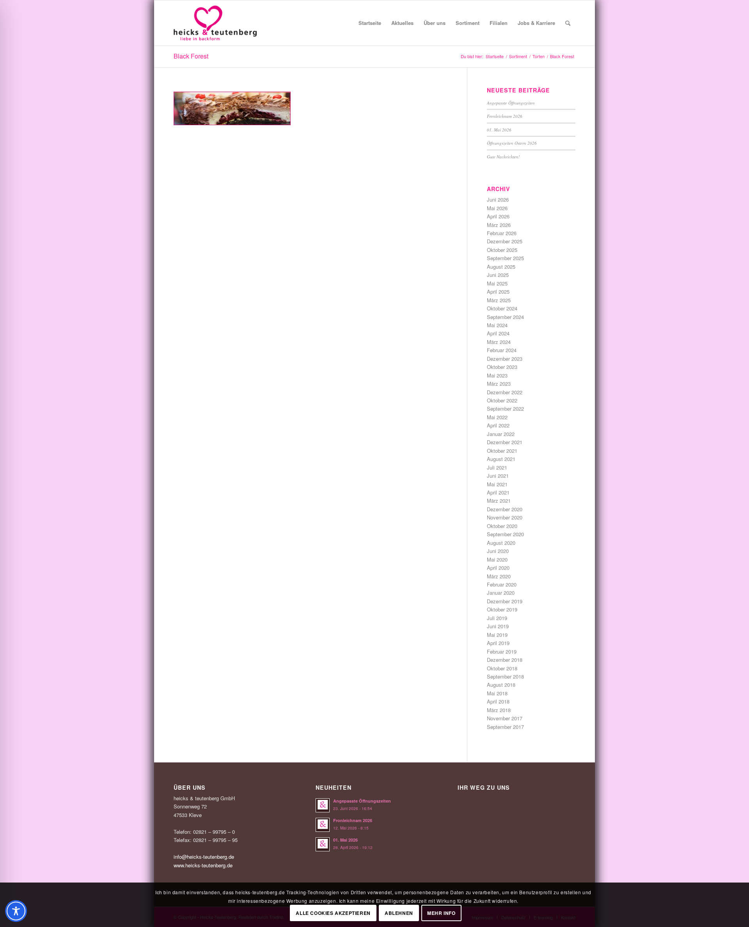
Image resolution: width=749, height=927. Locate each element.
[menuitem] (369, 23)
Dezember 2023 (504, 358)
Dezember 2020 (504, 509)
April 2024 (498, 333)
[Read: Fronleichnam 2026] (323, 825)
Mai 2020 (497, 559)
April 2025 (498, 291)
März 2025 (499, 300)
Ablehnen (399, 913)
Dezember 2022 (504, 392)
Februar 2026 (501, 233)
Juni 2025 (498, 274)
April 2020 (498, 567)
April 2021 (498, 492)
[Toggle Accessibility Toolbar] (16, 911)
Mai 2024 (497, 325)
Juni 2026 (498, 199)
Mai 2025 (497, 283)
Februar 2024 (501, 350)
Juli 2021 (497, 467)
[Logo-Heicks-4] (215, 23)
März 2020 (499, 576)
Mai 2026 (497, 208)
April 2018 (498, 701)
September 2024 (505, 317)
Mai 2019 (497, 634)
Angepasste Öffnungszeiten (511, 103)
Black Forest (191, 55)
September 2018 (505, 676)
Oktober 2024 (502, 308)
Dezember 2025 (504, 241)
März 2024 (499, 342)
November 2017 (504, 718)
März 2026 (499, 225)
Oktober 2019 (502, 609)
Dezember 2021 (504, 442)
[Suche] (567, 23)
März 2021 (499, 500)
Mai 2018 (497, 693)
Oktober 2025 (502, 249)
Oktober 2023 (502, 366)
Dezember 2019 (504, 601)
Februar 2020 (501, 584)
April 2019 (498, 643)
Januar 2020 (501, 592)
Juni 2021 (498, 475)
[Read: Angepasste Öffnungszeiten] (323, 805)
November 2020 (504, 517)
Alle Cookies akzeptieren (333, 913)
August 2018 (501, 684)
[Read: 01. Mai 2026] (323, 844)
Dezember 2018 (504, 659)
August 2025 (501, 266)
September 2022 (505, 408)
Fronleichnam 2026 (504, 116)
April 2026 (498, 216)
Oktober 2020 (502, 526)
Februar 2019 (501, 651)
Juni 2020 (498, 551)
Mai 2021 (497, 484)
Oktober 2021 (502, 450)
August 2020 (501, 542)
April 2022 (498, 425)
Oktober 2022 (502, 400)
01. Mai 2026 (499, 130)
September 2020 (505, 534)
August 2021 (501, 459)
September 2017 (505, 726)
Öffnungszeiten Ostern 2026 (512, 143)
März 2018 (499, 710)
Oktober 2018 (502, 668)
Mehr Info (441, 913)
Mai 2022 (497, 417)
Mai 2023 (497, 375)
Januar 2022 (501, 434)
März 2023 (499, 383)
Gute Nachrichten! (503, 157)
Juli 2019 (497, 618)
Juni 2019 (498, 626)
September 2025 (505, 258)
